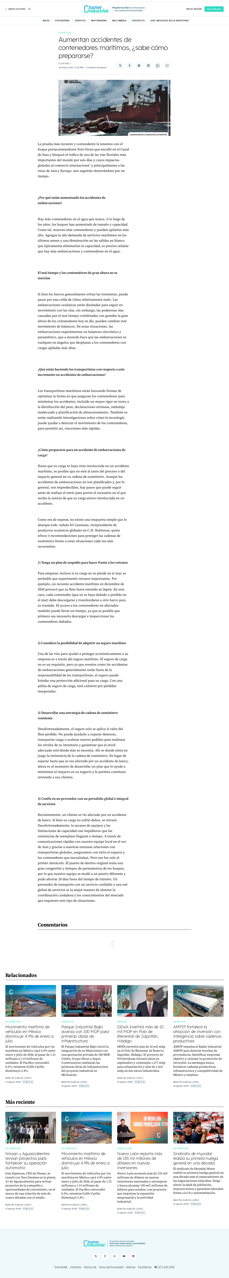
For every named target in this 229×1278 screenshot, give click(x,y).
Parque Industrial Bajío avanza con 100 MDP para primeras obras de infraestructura (85, 1033)
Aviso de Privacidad (111, 1266)
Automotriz (13, 1021)
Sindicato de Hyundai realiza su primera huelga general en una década (195, 1158)
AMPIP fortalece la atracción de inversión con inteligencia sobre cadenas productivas (197, 1033)
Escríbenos (145, 1266)
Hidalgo (122, 1021)
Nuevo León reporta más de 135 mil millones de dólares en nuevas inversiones (139, 1160)
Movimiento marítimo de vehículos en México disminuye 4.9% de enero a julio (29, 1033)
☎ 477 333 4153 (164, 1266)
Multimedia (119, 20)
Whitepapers (99, 20)
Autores (130, 1266)
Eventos (80, 20)
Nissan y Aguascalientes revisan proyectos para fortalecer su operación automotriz (27, 1160)
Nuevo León (124, 1148)
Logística (65, 32)
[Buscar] (29, 9)
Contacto (138, 20)
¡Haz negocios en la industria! (169, 20)
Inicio (46, 20)
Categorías (62, 20)
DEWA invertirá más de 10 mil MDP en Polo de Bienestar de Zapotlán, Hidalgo (140, 1033)
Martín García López (18, 1078)
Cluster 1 (64, 63)
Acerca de (90, 1266)
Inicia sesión (194, 9)
